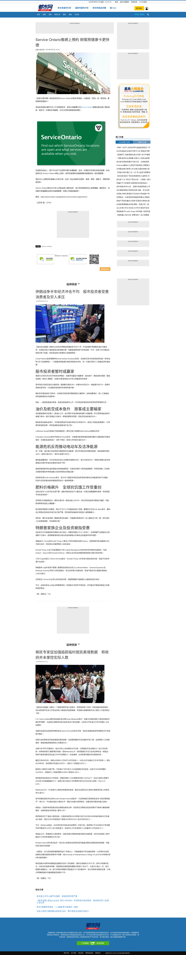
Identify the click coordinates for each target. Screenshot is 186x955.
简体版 (137, 14)
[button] (147, 14)
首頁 (38, 14)
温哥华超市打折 (82, 8)
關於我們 (66, 953)
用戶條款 (73, 953)
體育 (64, 14)
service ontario (47, 246)
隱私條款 (80, 953)
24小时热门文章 (124, 142)
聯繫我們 (97, 953)
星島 (116, 2)
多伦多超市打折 (64, 8)
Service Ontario (87, 107)
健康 (70, 14)
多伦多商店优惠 (99, 8)
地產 (50, 14)
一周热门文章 (141, 142)
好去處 (77, 14)
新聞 (44, 14)
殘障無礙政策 (89, 953)
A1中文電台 (143, 2)
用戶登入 (139, 8)
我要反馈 (106, 269)
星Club (113, 8)
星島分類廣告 (124, 2)
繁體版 (142, 14)
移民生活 (57, 14)
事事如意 (134, 2)
